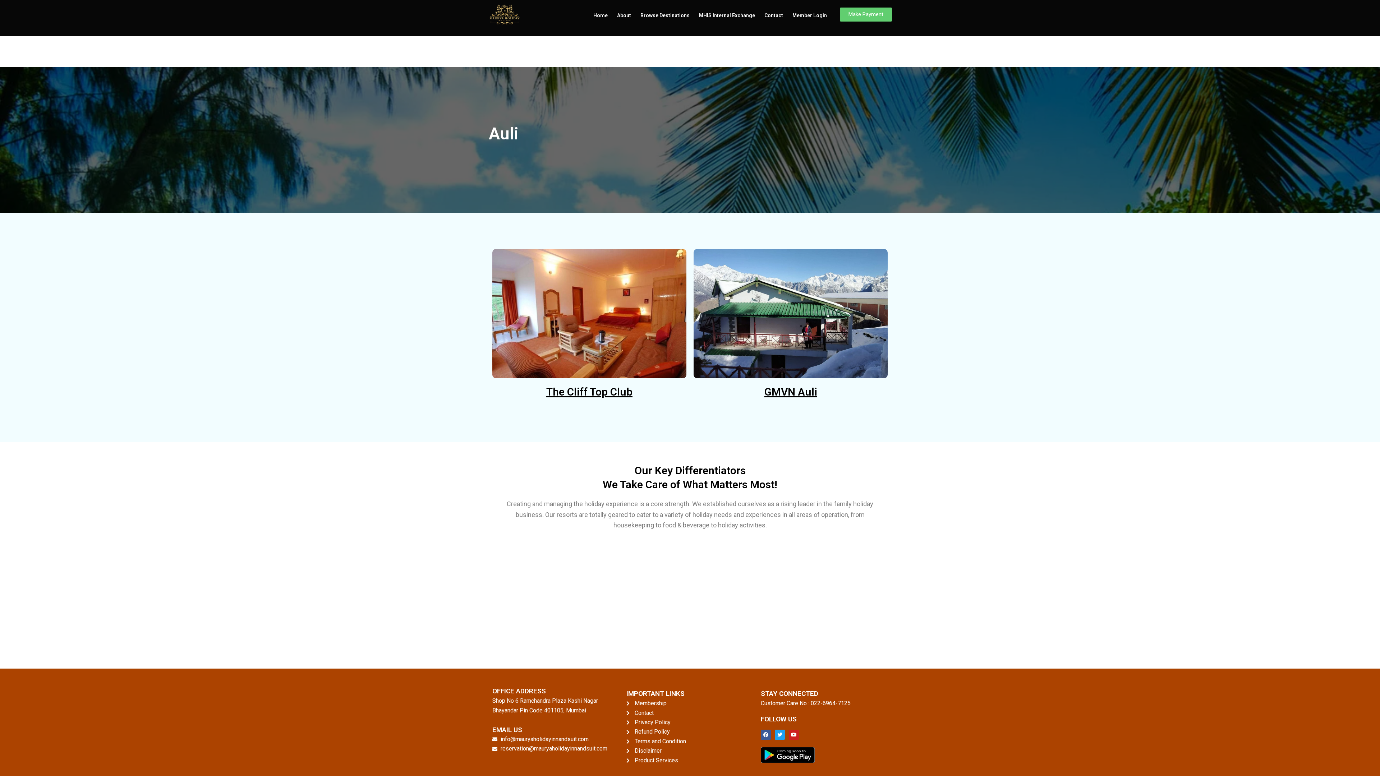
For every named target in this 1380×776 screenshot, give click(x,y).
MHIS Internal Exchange (727, 15)
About (624, 15)
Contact (773, 15)
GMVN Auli (790, 391)
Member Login (809, 15)
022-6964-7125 (831, 703)
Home (600, 15)
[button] (866, 15)
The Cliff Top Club (589, 391)
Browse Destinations (665, 15)
